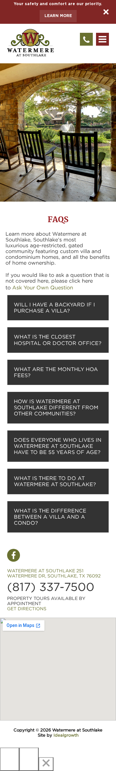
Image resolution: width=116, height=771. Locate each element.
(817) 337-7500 (50, 587)
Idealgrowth (66, 735)
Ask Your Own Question (42, 287)
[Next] (29, 759)
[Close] (46, 764)
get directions (26, 608)
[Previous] (9, 759)
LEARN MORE (58, 16)
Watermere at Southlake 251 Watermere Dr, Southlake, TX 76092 (54, 573)
